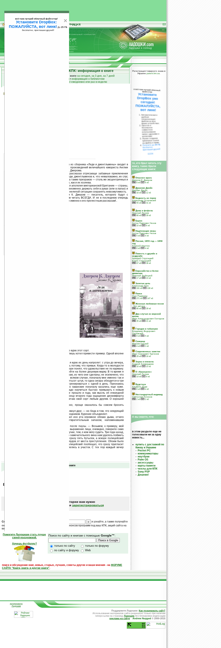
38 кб (148, 263)
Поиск (138, 293)
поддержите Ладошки (16, 604)
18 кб (138, 193)
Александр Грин (140, 286)
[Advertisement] (83, 9)
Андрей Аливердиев (142, 364)
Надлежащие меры (145, 231)
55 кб (138, 203)
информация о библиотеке (88, 78)
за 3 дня (97, 75)
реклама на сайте (119, 618)
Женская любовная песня (149, 304)
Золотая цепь (142, 283)
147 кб (150, 298)
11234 (150, 153)
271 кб (139, 298)
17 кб (138, 278)
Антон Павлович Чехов (144, 223)
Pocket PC (144, 450)
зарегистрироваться (88, 505)
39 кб (148, 215)
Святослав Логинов (142, 397)
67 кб (138, 263)
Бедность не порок (145, 198)
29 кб (138, 356)
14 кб (138, 377)
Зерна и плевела (144, 361)
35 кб (138, 321)
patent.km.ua (153, 73)
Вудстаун (140, 384)
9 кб (138, 336)
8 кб (138, 183)
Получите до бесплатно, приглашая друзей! (151, 147)
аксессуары (145, 462)
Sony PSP (144, 471)
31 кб (148, 203)
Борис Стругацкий (141, 261)
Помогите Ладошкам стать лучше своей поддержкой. (24, 536)
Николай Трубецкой (142, 275)
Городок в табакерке (146, 329)
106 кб (150, 288)
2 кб (138, 399)
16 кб (138, 366)
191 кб (139, 288)
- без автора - (139, 306)
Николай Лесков (140, 213)
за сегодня (83, 75)
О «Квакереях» (143, 372)
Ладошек (129, 616)
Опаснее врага (143, 178)
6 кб (146, 183)
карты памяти (146, 465)
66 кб (138, 215)
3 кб (146, 346)
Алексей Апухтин (141, 246)
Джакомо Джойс (144, 188)
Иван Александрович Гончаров (148, 318)
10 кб (138, 225)
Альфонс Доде (139, 386)
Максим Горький (140, 343)
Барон (138, 221)
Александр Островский (144, 200)
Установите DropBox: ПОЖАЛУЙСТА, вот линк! (33, 24)
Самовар (140, 341)
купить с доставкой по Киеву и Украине (150, 446)
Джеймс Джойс (140, 190)
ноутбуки (143, 456)
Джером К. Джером (142, 180)
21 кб (148, 321)
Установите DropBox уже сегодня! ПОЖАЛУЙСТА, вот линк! (147, 102)
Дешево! (143, 474)
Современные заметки (147, 351)
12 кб (148, 193)
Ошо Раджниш (139, 296)
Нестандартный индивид (149, 394)
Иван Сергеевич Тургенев (145, 354)
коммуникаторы (148, 453)
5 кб (138, 236)
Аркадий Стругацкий (142, 258)
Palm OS (143, 459)
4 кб (146, 236)
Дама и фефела (144, 210)
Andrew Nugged (142, 618)
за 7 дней (109, 75)
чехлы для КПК (147, 468)
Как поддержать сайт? (152, 610)
